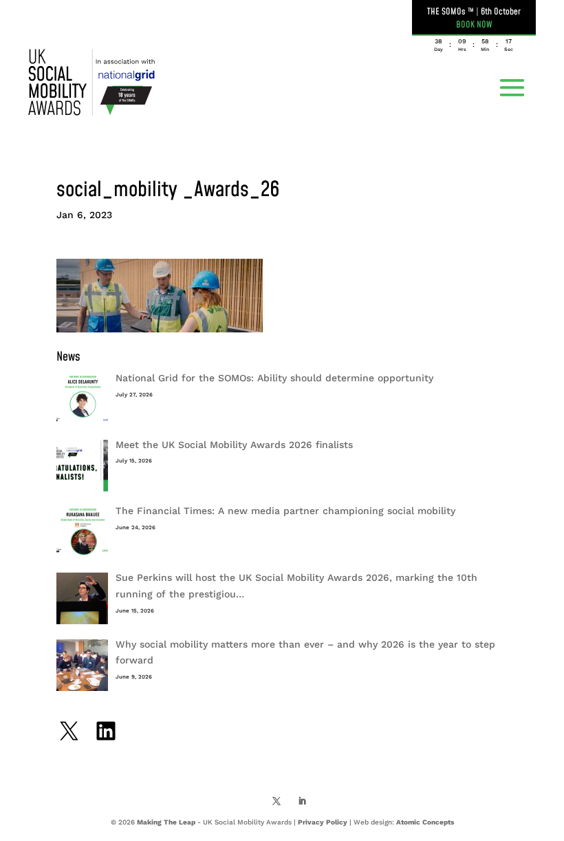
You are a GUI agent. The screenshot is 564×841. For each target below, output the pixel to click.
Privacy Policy (322, 822)
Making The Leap (166, 822)
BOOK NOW (474, 25)
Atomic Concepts (425, 822)
